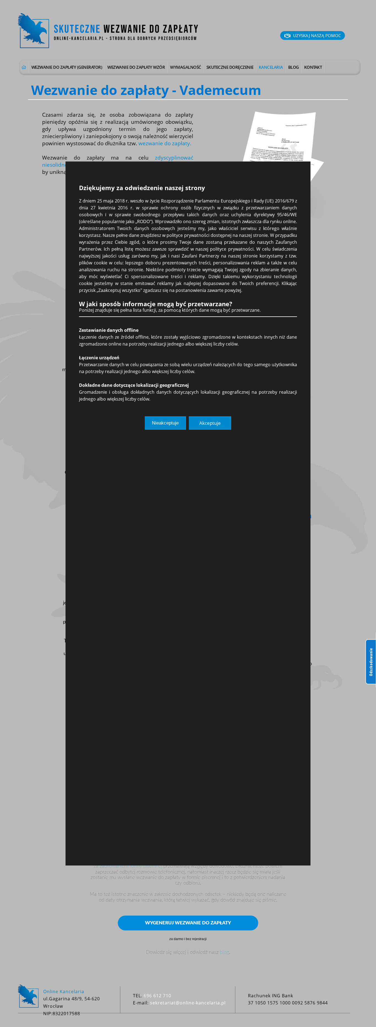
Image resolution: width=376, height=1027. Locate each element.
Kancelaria (271, 67)
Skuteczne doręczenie (230, 67)
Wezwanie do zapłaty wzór (136, 67)
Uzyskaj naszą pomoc (317, 35)
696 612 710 (157, 996)
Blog (293, 67)
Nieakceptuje (165, 423)
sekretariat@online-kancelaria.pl (188, 1003)
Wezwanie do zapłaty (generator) (66, 67)
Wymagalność (185, 67)
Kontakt (313, 67)
